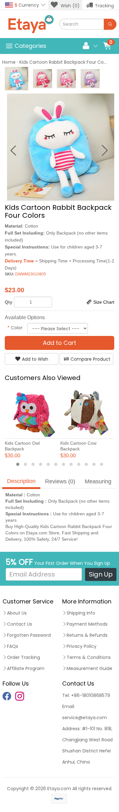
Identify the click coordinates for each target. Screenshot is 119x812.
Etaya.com (59, 788)
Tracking (104, 6)
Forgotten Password (29, 635)
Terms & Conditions (89, 657)
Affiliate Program (25, 668)
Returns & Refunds (87, 635)
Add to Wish (35, 359)
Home (9, 62)
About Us (17, 613)
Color (15, 328)
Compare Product (90, 359)
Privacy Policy (81, 646)
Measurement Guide (89, 668)
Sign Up (101, 574)
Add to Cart (59, 343)
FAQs (12, 646)
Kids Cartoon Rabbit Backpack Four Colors (65, 62)
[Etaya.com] (30, 24)
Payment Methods (87, 624)
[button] (18, 464)
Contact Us (19, 624)
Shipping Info (81, 613)
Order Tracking (23, 657)
